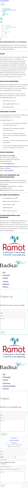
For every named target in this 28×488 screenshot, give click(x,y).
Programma (7, 8)
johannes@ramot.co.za (9, 163)
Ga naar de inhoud (4, 0)
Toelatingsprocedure (9, 10)
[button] (1, 20)
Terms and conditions (14, 440)
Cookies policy (14, 437)
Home (9, 446)
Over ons (4, 12)
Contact (5, 14)
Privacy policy (14, 442)
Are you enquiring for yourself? (7, 462)
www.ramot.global (9, 170)
